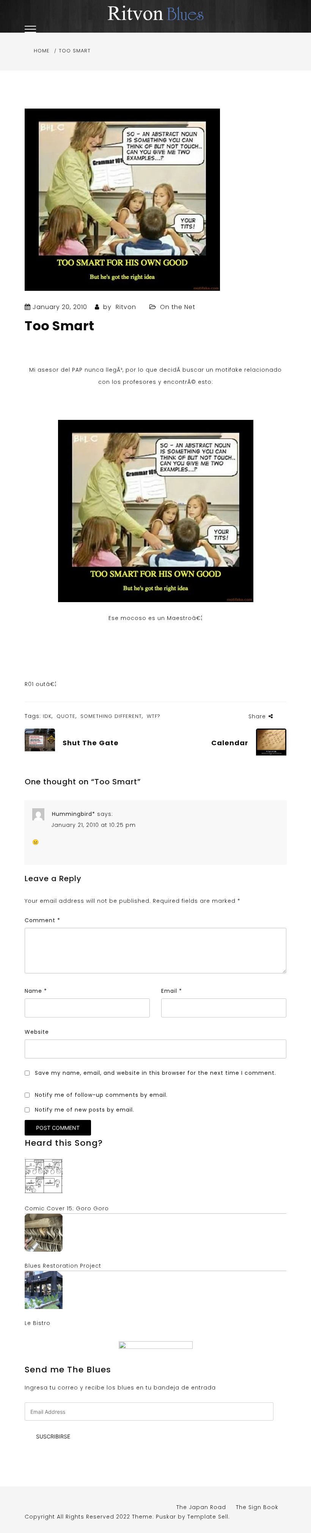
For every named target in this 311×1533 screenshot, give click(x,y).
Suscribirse (53, 1436)
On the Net (177, 307)
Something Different (111, 716)
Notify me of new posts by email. (84, 1109)
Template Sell (207, 1516)
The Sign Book (257, 1507)
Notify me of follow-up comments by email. (101, 1095)
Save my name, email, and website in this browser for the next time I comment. (155, 1073)
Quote (66, 716)
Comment (42, 920)
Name (36, 991)
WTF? (153, 716)
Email (171, 991)
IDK (47, 716)
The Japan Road (201, 1507)
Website (37, 1032)
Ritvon (126, 307)
